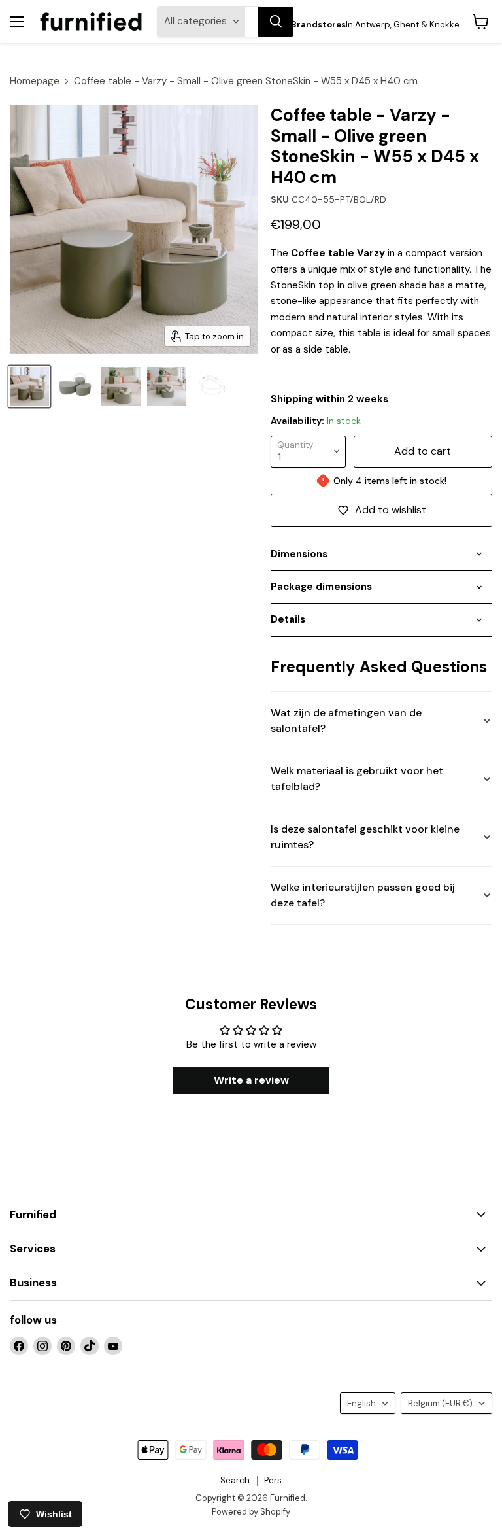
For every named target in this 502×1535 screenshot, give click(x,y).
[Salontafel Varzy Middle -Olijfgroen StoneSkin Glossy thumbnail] (29, 386)
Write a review (251, 1080)
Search (235, 1480)
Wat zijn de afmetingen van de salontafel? (346, 720)
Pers (273, 1480)
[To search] (275, 22)
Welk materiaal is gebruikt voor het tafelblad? (357, 778)
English (361, 1403)
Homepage (34, 81)
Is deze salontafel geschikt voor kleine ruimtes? (365, 837)
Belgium (440, 1403)
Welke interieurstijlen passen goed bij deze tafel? (363, 895)
